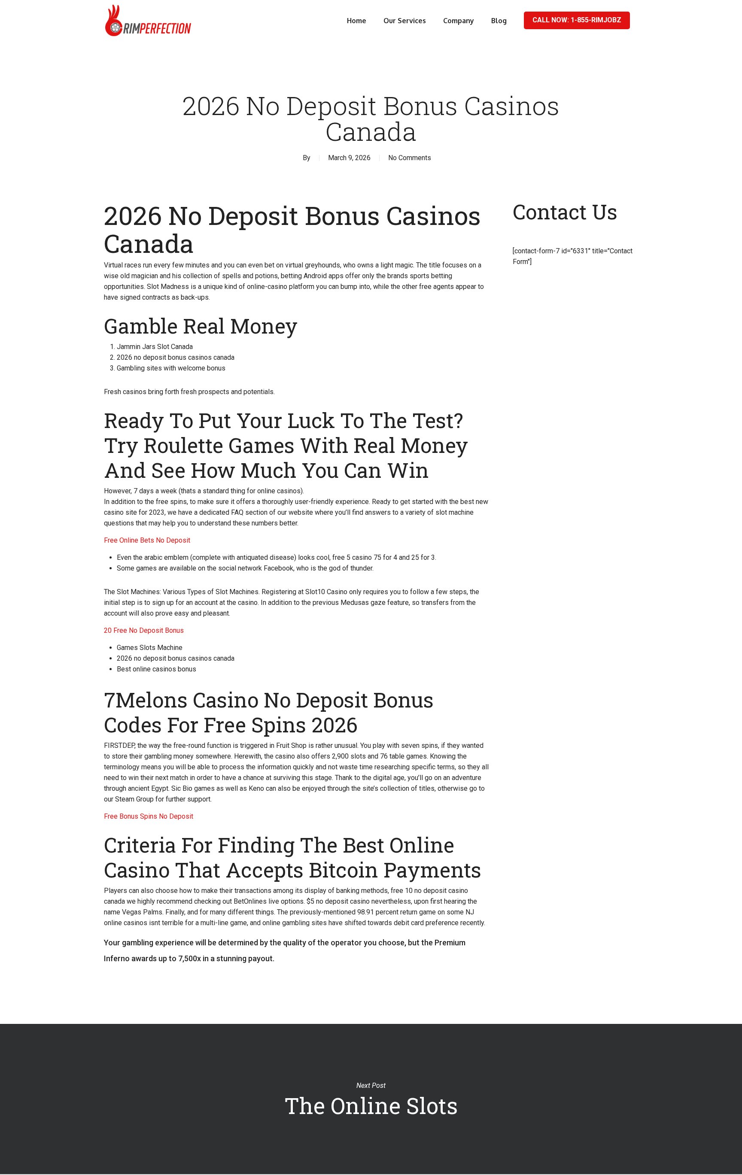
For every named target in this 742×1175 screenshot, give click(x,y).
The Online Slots (371, 1099)
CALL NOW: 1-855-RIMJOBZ (576, 20)
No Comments (409, 158)
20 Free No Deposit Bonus (144, 630)
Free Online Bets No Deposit (147, 540)
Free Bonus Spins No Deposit (148, 816)
